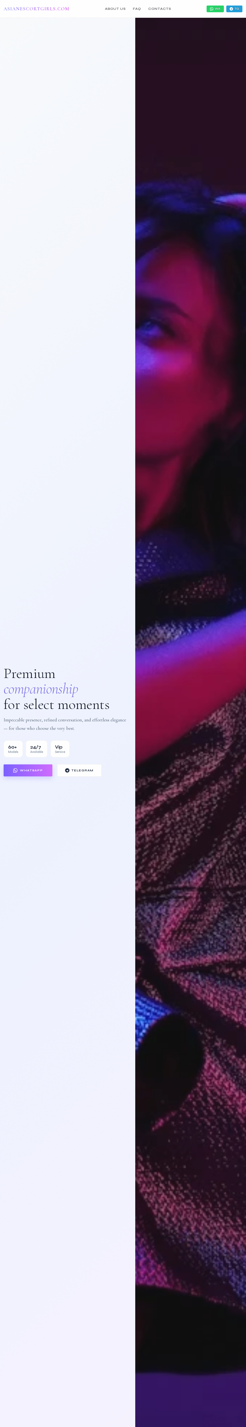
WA (218, 8)
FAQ (137, 9)
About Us (115, 9)
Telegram (82, 770)
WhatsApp (31, 770)
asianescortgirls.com (36, 9)
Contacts (159, 9)
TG (236, 8)
